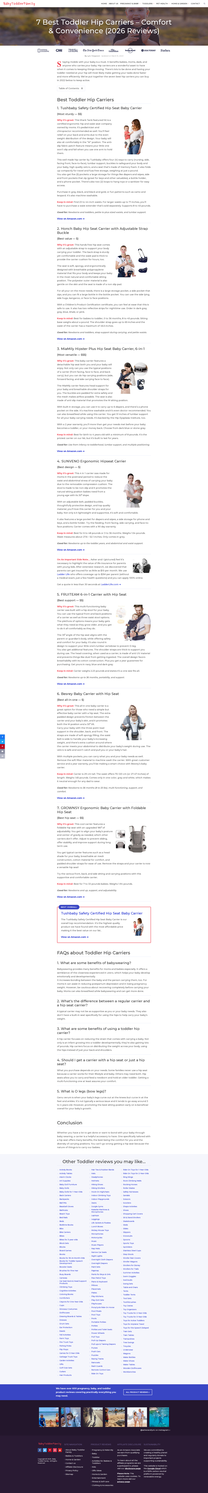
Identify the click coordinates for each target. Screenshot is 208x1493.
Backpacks (64, 1199)
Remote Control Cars (100, 1370)
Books (62, 1254)
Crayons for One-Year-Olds (71, 1302)
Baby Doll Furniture (68, 1184)
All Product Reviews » (138, 1392)
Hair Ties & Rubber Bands (102, 1170)
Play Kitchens (97, 1296)
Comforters (64, 1298)
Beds (61, 1221)
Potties (94, 1326)
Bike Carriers (65, 1232)
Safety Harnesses (130, 1192)
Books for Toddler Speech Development (71, 1262)
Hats (93, 1173)
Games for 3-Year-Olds (69, 1353)
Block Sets (64, 1243)
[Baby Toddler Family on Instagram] (55, 1450)
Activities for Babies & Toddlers (102, 1462)
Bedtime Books (66, 1225)
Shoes (126, 1210)
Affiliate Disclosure (74, 1467)
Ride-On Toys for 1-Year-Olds (135, 1170)
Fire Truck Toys (66, 1342)
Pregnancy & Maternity (102, 1450)
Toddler (96, 1457)
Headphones (97, 1177)
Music (94, 1241)
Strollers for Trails (131, 1269)
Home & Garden (73, 1459)
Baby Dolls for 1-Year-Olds (70, 1192)
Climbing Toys (65, 1287)
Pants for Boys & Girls (100, 1274)
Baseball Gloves (66, 1206)
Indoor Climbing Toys (101, 1195)
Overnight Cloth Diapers (102, 1260)
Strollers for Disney (131, 1265)
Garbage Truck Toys (68, 1357)
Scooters (127, 1203)
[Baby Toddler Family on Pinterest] (50, 1450)
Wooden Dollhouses (132, 1368)
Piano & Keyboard (99, 1282)
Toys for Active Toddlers (133, 1320)
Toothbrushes (129, 1302)
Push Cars (95, 1351)
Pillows (94, 1285)
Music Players (97, 1245)
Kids (94, 1467)
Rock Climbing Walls (132, 1181)
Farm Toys (64, 1338)
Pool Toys (95, 1315)
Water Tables (129, 1364)
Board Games (65, 1250)
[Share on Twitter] (2, 741)
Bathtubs (63, 1210)
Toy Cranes (128, 1306)
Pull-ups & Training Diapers (103, 1344)
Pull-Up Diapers (98, 1340)
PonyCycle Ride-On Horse (102, 1307)
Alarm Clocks (65, 1177)
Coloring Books (66, 1294)
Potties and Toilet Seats (101, 1329)
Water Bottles (129, 1357)
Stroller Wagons (130, 1262)
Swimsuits (127, 1280)
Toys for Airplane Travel (133, 1324)
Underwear (128, 1350)
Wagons (126, 1353)
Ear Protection (65, 1327)
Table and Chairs (130, 1287)
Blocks (62, 1247)
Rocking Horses (130, 1184)
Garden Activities (66, 1360)
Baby (94, 1453)
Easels (62, 1331)
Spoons (126, 1240)
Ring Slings (128, 1177)
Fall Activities (65, 1335)
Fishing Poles (65, 1346)
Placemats (96, 1289)
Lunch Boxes (97, 1226)
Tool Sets (127, 1298)
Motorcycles (96, 1238)
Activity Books (65, 1170)
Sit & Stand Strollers (131, 1217)
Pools (94, 1318)
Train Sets (127, 1331)
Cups (61, 1305)
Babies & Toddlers (74, 1456)
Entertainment (99, 1478)
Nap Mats (95, 1248)
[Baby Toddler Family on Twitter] (45, 1450)
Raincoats (95, 1362)
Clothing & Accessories (102, 1485)
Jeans (94, 1203)
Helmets (95, 1181)
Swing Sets (128, 1284)
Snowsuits (127, 1236)
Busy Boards (65, 1274)
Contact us (70, 1463)
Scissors (126, 1199)
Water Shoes (128, 1361)
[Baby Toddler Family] (50, 1443)
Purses (94, 1348)
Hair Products (65, 1375)
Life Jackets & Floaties (101, 1223)
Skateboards (128, 1221)
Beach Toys (64, 1214)
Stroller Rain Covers (132, 1258)
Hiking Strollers (98, 1188)
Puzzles (94, 1355)
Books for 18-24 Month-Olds (72, 1258)
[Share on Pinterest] (2, 746)
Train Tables (128, 1335)
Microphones (97, 1234)
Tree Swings (128, 1342)
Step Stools (128, 1254)
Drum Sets (64, 1324)
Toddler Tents (129, 1295)
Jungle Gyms (97, 1206)
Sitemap (69, 1474)
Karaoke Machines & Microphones (100, 1211)
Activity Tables (65, 1173)
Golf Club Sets (65, 1368)
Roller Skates (129, 1188)
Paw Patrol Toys (98, 1278)
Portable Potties (98, 1322)
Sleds (125, 1225)
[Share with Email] (2, 751)
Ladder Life (63, 574)
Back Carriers (65, 1195)
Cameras (63, 1278)
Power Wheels (97, 1333)
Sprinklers (127, 1247)
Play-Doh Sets (97, 1300)
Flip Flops (63, 1349)
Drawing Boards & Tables (70, 1316)
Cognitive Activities (67, 1291)
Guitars (62, 1371)
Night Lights (96, 1256)
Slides (125, 1229)
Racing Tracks (97, 1359)
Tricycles (127, 1346)
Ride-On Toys (97, 1374)
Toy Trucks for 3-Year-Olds (135, 1317)
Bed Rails (63, 1217)
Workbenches (129, 1372)
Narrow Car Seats (99, 1252)
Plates (94, 1293)
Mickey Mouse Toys (100, 1230)
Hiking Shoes (97, 1184)
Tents (125, 1291)
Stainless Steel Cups (132, 1250)
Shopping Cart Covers (133, 1214)
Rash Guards (97, 1366)
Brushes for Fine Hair (68, 1271)
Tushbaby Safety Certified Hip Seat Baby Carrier (102, 913)
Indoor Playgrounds (100, 1199)
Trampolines (128, 1339)
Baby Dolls (64, 1188)
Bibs (61, 1229)
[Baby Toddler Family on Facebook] (40, 1450)
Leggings (95, 1219)
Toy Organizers (129, 1309)
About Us (113, 4)
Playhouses (96, 1304)
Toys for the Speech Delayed (136, 1328)
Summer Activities (131, 1273)
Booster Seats (65, 1267)
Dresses (63, 1320)
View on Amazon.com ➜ (70, 218)
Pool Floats (96, 1311)
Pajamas (95, 1271)
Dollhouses (64, 1313)
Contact (195, 4)
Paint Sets (95, 1267)
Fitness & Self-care (100, 1481)
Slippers (126, 1232)
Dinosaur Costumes (68, 1309)
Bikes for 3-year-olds (68, 1240)
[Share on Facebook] (2, 736)
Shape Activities (130, 1206)
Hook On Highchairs (100, 1192)
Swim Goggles (129, 1276)
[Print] (2, 756)
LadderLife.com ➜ (111, 584)
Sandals (126, 1195)
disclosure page (133, 1468)
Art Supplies (65, 1181)
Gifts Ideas (97, 1470)
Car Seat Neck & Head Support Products (73, 1282)
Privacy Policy (71, 1470)
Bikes (61, 1236)
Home (104, 4)
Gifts (61, 1364)
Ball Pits (63, 1203)
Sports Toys (128, 1243)
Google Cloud (154, 1468)
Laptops (95, 1215)
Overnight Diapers (99, 1263)
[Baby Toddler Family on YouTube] (60, 1450)
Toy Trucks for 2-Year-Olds (135, 1313)
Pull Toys (95, 1337)
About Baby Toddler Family (75, 1451)
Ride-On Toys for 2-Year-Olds (136, 1173)
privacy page (123, 1482)
